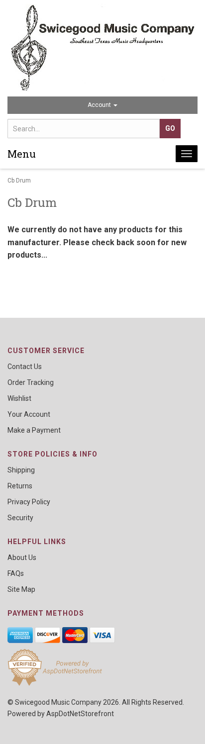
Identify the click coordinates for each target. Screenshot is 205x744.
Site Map (21, 589)
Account (100, 104)
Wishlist (19, 398)
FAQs (15, 573)
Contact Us (24, 367)
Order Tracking (30, 382)
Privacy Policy (28, 502)
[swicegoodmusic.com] (102, 48)
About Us (21, 557)
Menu (21, 153)
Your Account (28, 414)
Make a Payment (34, 430)
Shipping (21, 470)
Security (20, 518)
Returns (19, 486)
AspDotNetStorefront (80, 714)
